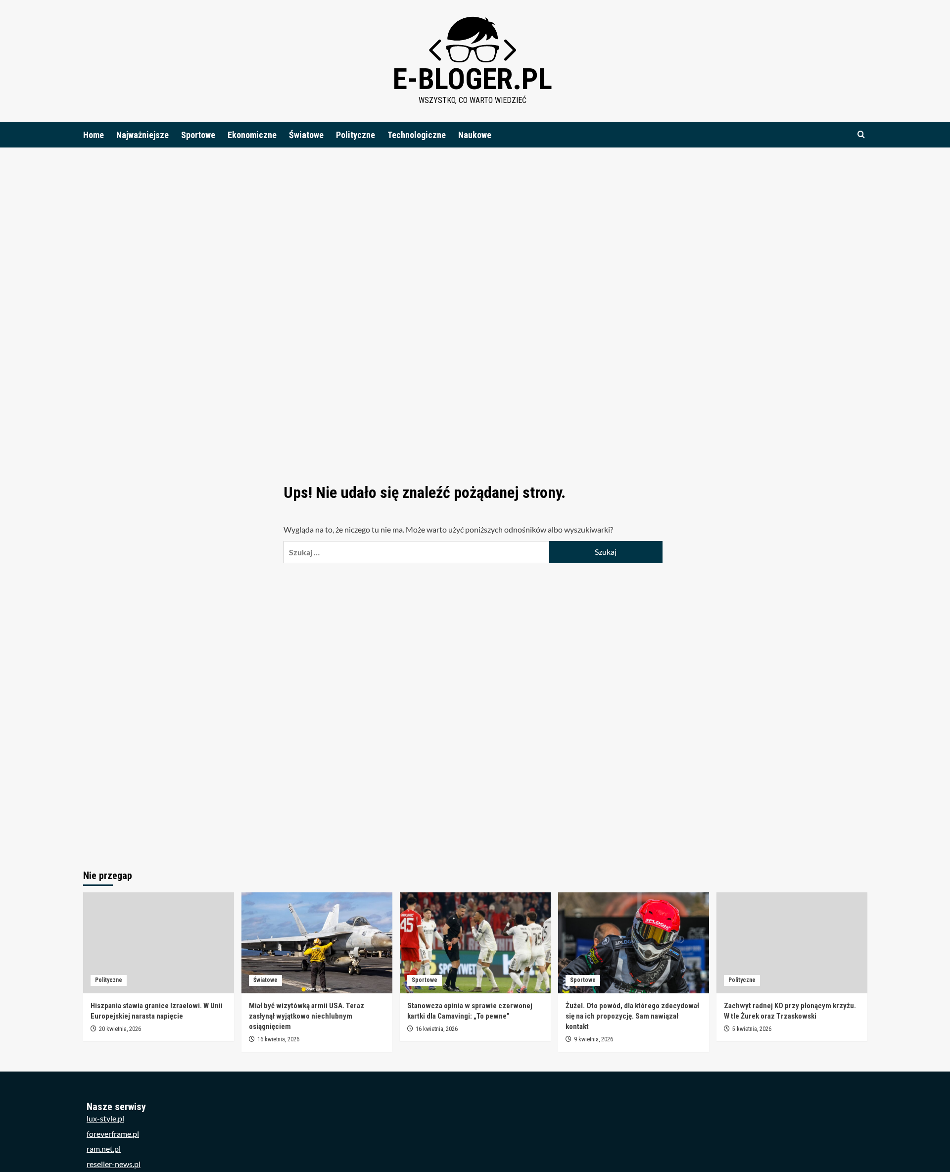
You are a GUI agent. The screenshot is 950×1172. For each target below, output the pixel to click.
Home (93, 135)
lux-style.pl (105, 1118)
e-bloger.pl (472, 79)
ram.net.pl (104, 1148)
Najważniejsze (142, 135)
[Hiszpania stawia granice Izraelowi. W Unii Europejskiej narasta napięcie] (158, 942)
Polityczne (355, 135)
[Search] (861, 135)
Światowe (306, 135)
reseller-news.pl (114, 1164)
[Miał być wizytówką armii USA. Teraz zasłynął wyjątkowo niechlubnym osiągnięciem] (316, 942)
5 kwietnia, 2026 (751, 1029)
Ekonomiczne (252, 135)
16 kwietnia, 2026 (278, 1039)
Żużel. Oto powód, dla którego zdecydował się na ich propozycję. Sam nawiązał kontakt (632, 1016)
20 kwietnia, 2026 (120, 1029)
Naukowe (474, 135)
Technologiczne (416, 135)
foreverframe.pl (113, 1133)
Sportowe (198, 135)
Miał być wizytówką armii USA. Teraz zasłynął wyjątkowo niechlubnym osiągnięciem (306, 1016)
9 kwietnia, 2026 (593, 1039)
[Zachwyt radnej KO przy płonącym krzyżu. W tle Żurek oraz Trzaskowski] (791, 942)
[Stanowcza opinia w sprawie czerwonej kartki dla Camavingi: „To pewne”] (475, 942)
